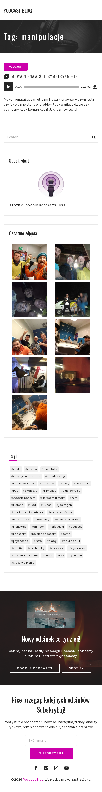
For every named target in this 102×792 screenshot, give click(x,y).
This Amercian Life (25, 555)
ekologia (31, 490)
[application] (51, 86)
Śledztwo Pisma (23, 562)
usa (61, 555)
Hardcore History (53, 497)
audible (32, 469)
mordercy (42, 519)
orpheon (39, 526)
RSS (62, 205)
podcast (76, 526)
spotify (18, 548)
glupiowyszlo (71, 490)
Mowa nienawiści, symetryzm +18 (44, 76)
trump (48, 555)
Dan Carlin (82, 483)
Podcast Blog (18, 10)
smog (53, 541)
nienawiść (20, 526)
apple (16, 469)
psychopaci (21, 541)
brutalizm (48, 483)
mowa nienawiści (67, 519)
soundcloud (72, 541)
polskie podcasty (44, 533)
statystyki (57, 548)
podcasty (19, 533)
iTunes (47, 505)
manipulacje (21, 519)
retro (38, 541)
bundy (65, 483)
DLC (15, 490)
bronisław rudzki (24, 483)
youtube (76, 555)
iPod (33, 505)
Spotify (16, 205)
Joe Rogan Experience (28, 512)
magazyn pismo (61, 512)
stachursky (36, 548)
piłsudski (57, 526)
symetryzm (78, 548)
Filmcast (50, 490)
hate (74, 497)
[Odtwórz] (8, 86)
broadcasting (56, 476)
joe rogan (65, 505)
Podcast (15, 67)
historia (18, 505)
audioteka (50, 469)
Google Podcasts (41, 205)
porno (66, 533)
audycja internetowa (26, 476)
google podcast (24, 497)
